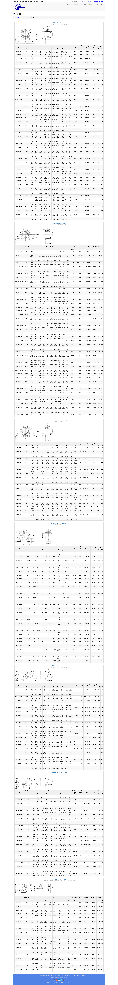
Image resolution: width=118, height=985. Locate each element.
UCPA (26, 21)
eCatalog (76, 4)
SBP (30, 21)
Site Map (70, 982)
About (90, 4)
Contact (97, 4)
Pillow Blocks (20, 17)
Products (69, 4)
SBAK (33, 21)
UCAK (19, 21)
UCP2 (15, 21)
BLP (36, 21)
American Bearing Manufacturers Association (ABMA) (91, 1)
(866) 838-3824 (81, 975)
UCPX (23, 21)
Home (62, 4)
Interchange (84, 4)
